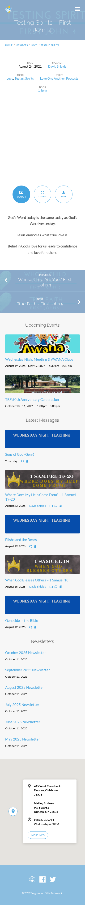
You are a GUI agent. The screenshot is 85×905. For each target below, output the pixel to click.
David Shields (57, 66)
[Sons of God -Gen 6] (42, 445)
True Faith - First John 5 (40, 303)
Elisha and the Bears (21, 539)
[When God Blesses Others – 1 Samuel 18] (42, 571)
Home (9, 45)
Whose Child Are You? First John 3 (45, 282)
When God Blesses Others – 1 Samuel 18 (36, 580)
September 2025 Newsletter (27, 670)
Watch (21, 196)
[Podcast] (32, 880)
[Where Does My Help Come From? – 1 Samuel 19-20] (42, 486)
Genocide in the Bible (21, 620)
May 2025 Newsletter (22, 739)
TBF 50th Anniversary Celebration (32, 399)
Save (64, 196)
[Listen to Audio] (22, 461)
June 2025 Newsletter (22, 722)
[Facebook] (42, 880)
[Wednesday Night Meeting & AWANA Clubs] (42, 350)
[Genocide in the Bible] (42, 611)
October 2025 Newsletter (25, 652)
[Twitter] (53, 880)
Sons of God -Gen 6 (19, 454)
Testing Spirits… (50, 45)
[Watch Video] (51, 506)
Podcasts (72, 78)
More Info (38, 835)
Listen (42, 196)
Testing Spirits (24, 78)
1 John (42, 90)
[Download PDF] (27, 461)
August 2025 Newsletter (24, 687)
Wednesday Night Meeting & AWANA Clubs (39, 359)
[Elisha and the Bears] (42, 531)
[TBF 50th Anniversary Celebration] (42, 390)
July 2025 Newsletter (22, 704)
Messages (22, 45)
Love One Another (52, 78)
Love (34, 45)
